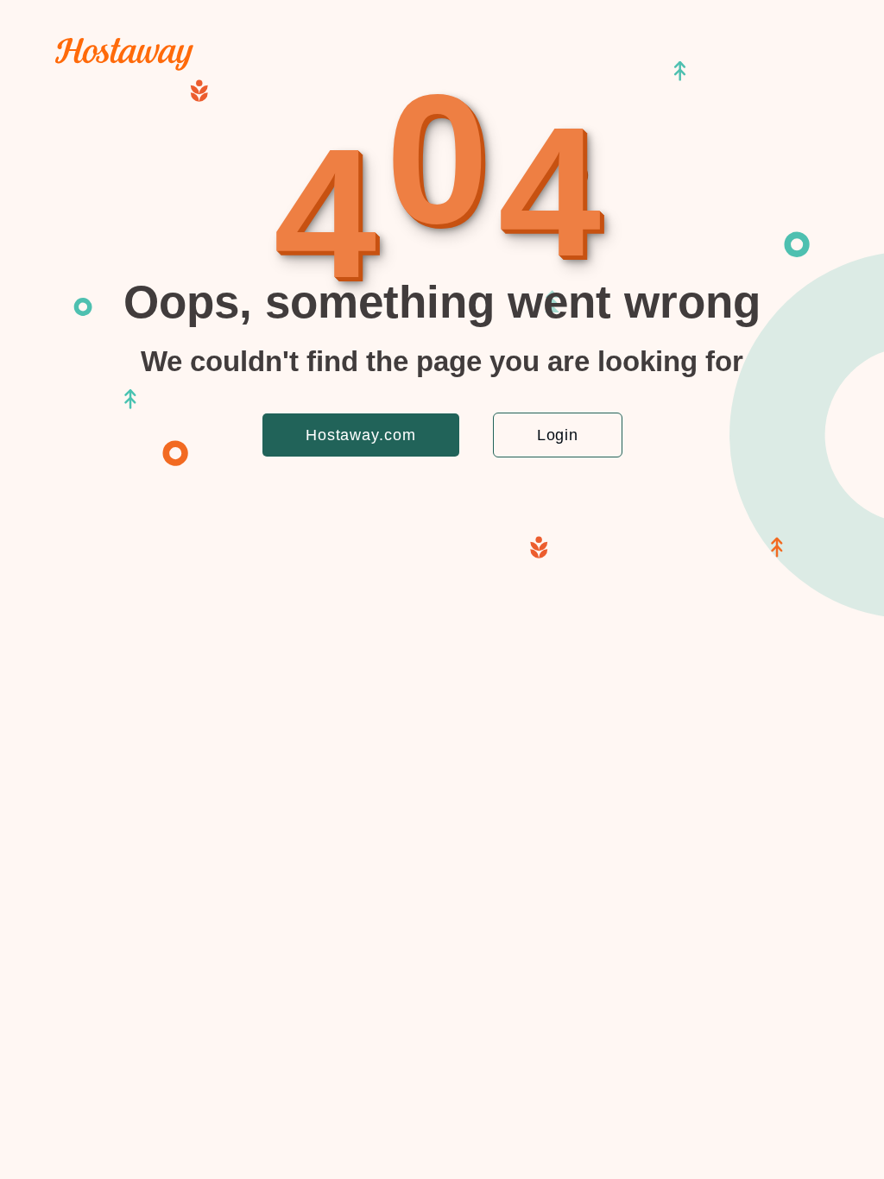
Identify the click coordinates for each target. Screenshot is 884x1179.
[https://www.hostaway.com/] (124, 66)
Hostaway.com (361, 435)
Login (558, 435)
